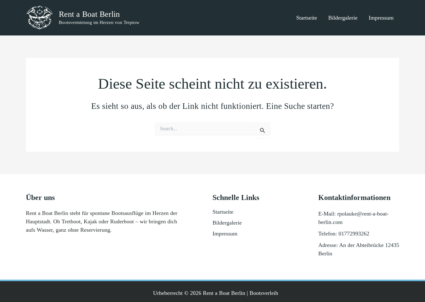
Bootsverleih (264, 293)
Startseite (306, 18)
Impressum (381, 18)
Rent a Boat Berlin (89, 14)
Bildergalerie (342, 18)
